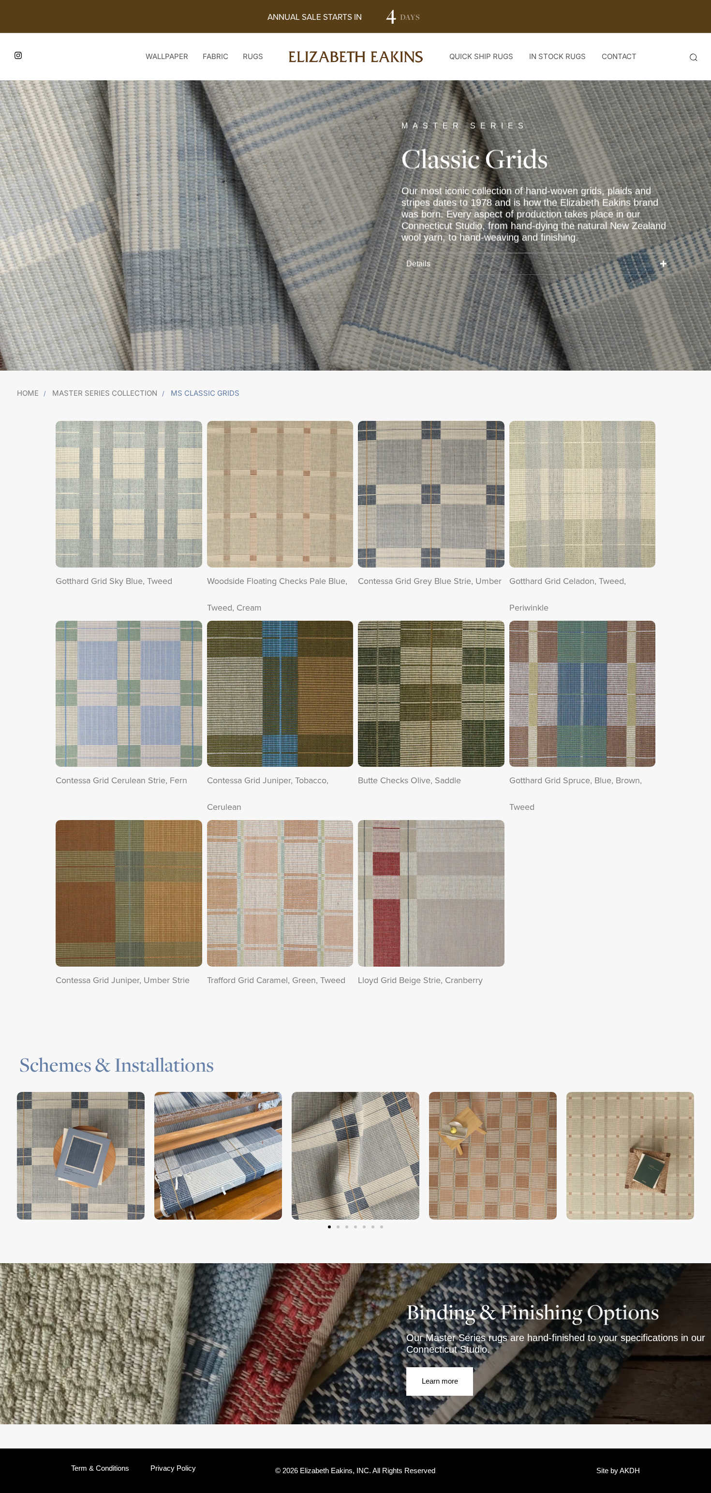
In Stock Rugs (557, 56)
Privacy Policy (173, 1468)
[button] (693, 57)
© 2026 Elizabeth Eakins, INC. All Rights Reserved (355, 1470)
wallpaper (167, 56)
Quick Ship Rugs (481, 56)
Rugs (253, 56)
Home (28, 393)
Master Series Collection (104, 393)
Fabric (215, 56)
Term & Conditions (100, 1468)
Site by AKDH (618, 1470)
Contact (619, 56)
